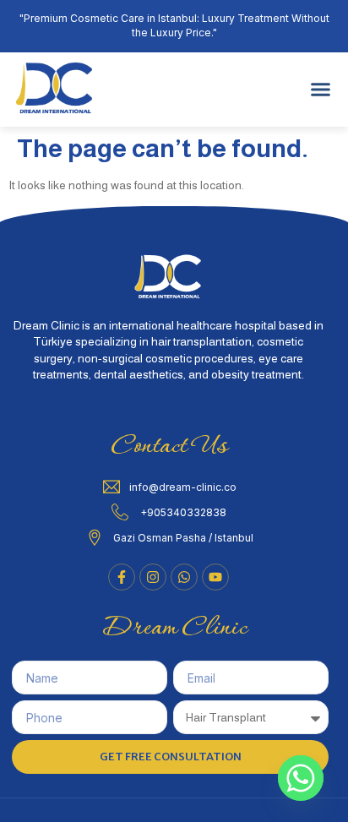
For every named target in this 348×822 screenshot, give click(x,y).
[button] (321, 89)
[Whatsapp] (301, 778)
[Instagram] (152, 577)
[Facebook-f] (121, 577)
